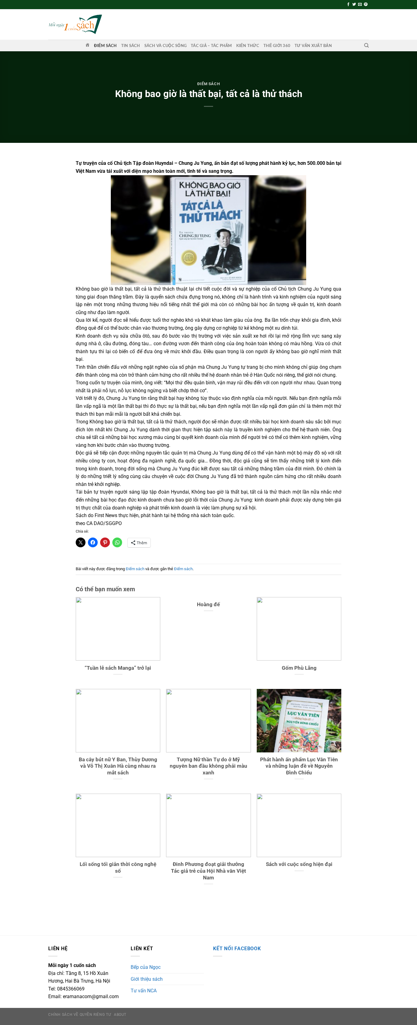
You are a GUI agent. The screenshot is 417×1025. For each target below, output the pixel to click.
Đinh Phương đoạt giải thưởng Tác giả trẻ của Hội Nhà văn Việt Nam (208, 870)
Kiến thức (247, 45)
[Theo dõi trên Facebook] (348, 4)
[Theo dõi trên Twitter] (354, 4)
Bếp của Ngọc (146, 967)
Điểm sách (105, 45)
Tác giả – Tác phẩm (211, 45)
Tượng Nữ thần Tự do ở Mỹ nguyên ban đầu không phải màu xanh (208, 766)
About (120, 1014)
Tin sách (130, 45)
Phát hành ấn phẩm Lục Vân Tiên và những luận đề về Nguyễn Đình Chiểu (299, 766)
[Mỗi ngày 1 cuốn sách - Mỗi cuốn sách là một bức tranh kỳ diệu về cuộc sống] (75, 24)
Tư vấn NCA (144, 991)
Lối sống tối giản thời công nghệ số (118, 867)
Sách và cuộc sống (165, 45)
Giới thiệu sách (147, 979)
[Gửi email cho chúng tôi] (360, 4)
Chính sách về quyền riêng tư (79, 1014)
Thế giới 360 (276, 45)
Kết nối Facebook (237, 948)
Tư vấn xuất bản (313, 45)
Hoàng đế (208, 604)
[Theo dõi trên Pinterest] (366, 4)
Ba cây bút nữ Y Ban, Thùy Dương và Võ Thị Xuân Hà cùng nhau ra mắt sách (118, 766)
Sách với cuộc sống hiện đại (299, 864)
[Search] (366, 45)
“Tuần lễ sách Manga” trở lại (118, 668)
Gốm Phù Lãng (299, 668)
